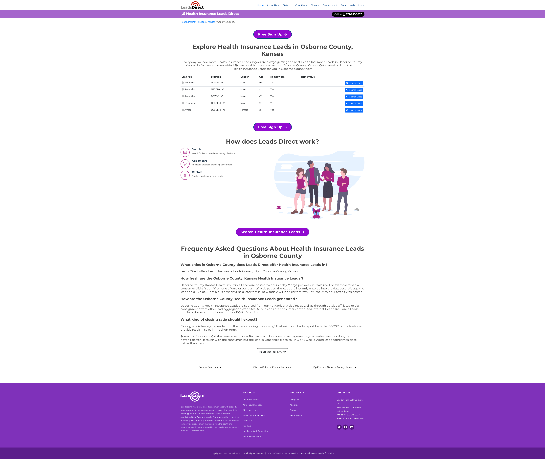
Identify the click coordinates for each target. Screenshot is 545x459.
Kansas (211, 21)
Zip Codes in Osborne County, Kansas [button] (333, 367)
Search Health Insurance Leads (271, 232)
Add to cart (199, 160)
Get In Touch (296, 415)
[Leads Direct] (192, 4)
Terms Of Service (275, 453)
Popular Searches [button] (208, 367)
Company (294, 399)
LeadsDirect (248, 420)
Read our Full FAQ (271, 352)
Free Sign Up (271, 34)
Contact (197, 172)
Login (361, 5)
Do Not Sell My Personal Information (317, 453)
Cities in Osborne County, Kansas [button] (271, 367)
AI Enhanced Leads (252, 436)
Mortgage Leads (250, 410)
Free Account (330, 5)
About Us (294, 405)
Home (260, 5)
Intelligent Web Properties (255, 431)
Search (196, 149)
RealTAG (247, 426)
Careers (293, 410)
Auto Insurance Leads (253, 405)
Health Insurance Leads (193, 21)
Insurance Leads (251, 399)
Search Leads (348, 5)
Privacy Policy (291, 453)
